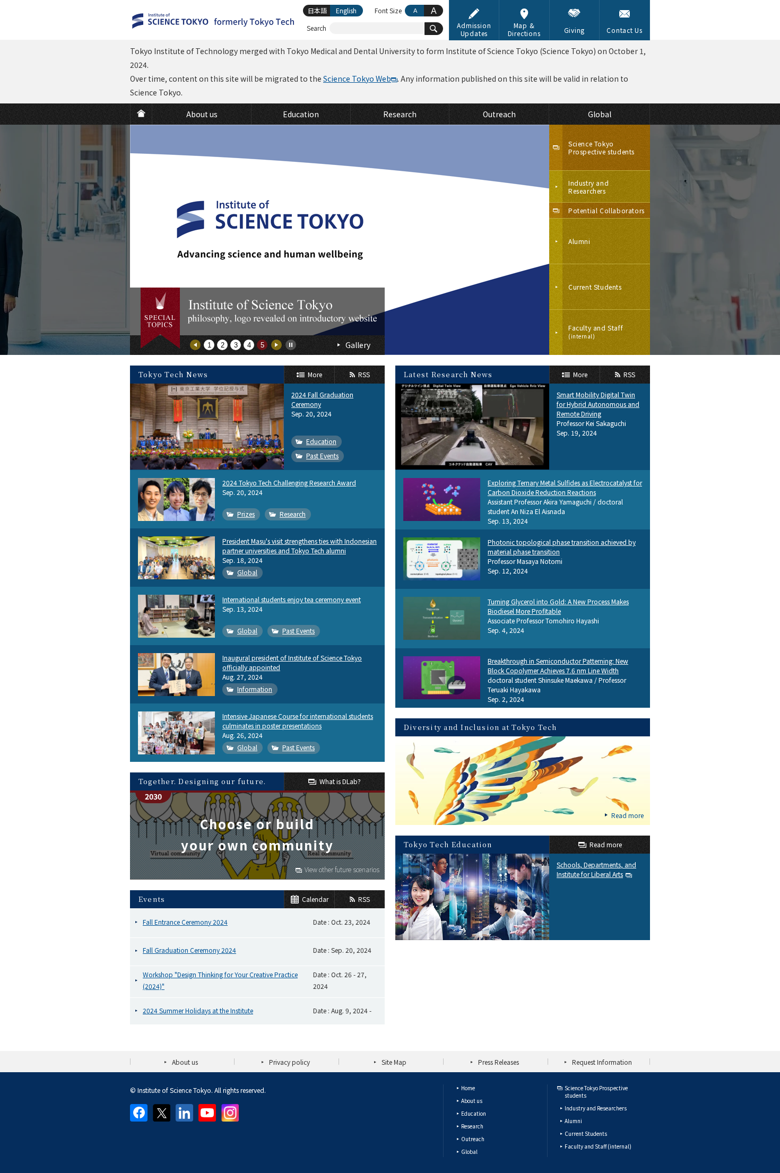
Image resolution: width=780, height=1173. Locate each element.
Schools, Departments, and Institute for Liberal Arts (596, 869)
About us (185, 1061)
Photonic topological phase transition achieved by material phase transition (562, 546)
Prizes (246, 513)
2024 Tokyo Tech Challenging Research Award (289, 482)
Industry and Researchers (596, 1108)
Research (293, 513)
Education (321, 441)
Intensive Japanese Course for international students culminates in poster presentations (297, 720)
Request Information (602, 1061)
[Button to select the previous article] (195, 345)
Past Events (322, 455)
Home (468, 1088)
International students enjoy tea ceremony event (291, 599)
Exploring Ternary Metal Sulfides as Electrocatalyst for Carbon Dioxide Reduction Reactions (565, 487)
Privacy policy (289, 1061)
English (346, 10)
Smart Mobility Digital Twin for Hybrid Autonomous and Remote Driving (598, 404)
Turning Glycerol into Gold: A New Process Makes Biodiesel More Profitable (558, 606)
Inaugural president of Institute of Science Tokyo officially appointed (292, 662)
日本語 (317, 10)
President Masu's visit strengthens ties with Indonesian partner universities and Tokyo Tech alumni (299, 545)
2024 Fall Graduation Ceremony (322, 399)
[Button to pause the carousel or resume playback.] (290, 345)
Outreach (472, 1139)
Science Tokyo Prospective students (596, 1091)
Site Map (394, 1061)
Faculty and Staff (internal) (598, 1146)
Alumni (573, 1121)
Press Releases (498, 1061)
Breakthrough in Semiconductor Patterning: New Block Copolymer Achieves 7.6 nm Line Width (558, 665)
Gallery (357, 345)
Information (254, 688)
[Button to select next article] (276, 345)
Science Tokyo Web (357, 78)
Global (247, 572)
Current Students (586, 1133)
